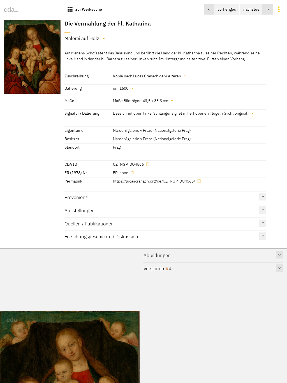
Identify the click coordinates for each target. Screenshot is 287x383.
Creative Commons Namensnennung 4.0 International (146, 295)
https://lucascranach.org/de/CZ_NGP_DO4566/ (154, 181)
